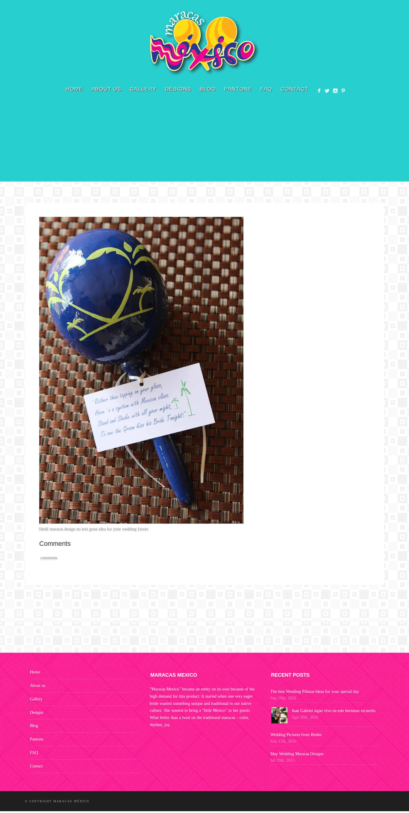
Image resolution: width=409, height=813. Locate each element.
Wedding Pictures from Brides (296, 734)
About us (106, 89)
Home (74, 89)
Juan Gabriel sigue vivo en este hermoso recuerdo (333, 710)
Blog (208, 89)
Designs (178, 89)
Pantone (238, 89)
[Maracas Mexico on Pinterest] (343, 90)
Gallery (143, 89)
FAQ (266, 89)
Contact (294, 89)
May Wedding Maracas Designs (296, 754)
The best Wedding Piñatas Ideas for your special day (314, 691)
